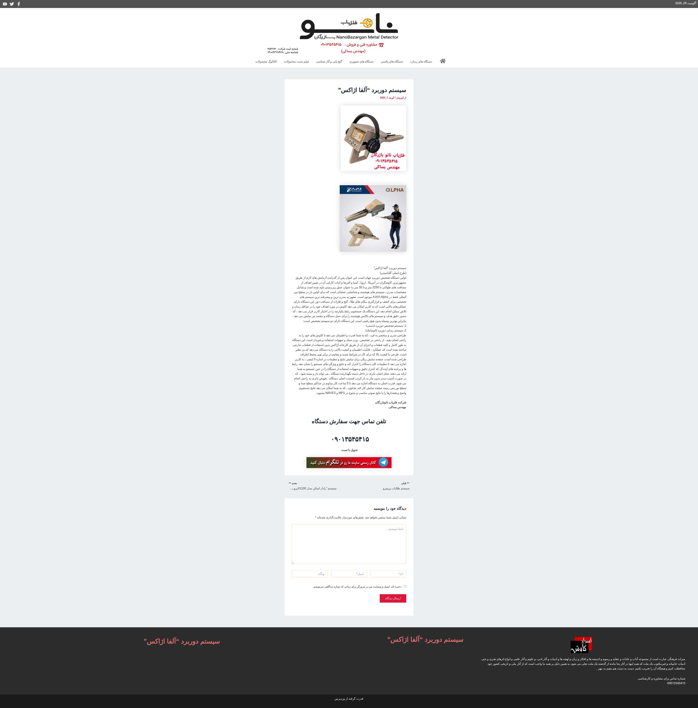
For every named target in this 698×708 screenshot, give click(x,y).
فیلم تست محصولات (296, 61)
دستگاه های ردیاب (421, 61)
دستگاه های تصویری (361, 61)
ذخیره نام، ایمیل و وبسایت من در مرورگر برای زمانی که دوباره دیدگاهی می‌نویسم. (357, 586)
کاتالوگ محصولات (266, 61)
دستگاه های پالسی (392, 61)
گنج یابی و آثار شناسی (329, 61)
